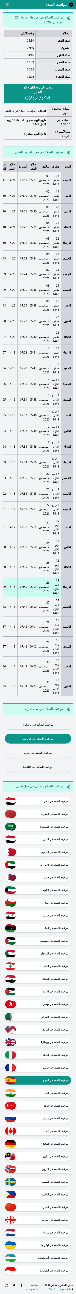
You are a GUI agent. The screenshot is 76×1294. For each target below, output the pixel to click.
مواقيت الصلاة (56, 1289)
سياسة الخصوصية (32, 1287)
